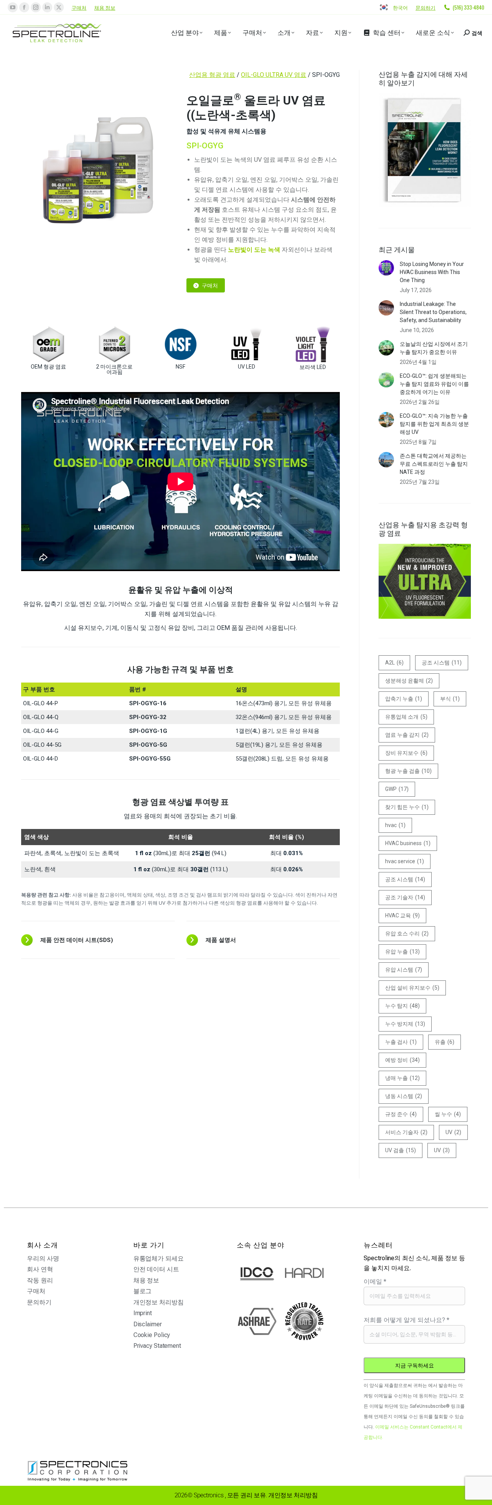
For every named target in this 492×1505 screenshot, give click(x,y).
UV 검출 (400, 1150)
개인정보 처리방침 (158, 1302)
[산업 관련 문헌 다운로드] (263, 940)
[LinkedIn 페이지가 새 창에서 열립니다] (47, 7)
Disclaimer (147, 1324)
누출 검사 (401, 1042)
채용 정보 (104, 7)
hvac (395, 825)
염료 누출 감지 (407, 735)
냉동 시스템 (403, 1096)
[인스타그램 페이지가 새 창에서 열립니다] (36, 7)
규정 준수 (401, 1114)
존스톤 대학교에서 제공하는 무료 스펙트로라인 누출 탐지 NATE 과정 (434, 464)
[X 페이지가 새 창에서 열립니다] (59, 7)
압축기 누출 (403, 699)
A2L (394, 662)
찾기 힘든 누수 (407, 807)
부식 (450, 699)
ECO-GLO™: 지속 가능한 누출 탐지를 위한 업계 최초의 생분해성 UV (434, 424)
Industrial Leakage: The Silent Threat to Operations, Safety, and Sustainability (433, 312)
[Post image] (386, 268)
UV (453, 1132)
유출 (444, 1042)
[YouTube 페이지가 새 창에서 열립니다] (13, 7)
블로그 (142, 1291)
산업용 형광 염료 (212, 74)
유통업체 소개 (406, 717)
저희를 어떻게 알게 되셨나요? (406, 1320)
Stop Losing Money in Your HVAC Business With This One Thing (432, 272)
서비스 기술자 (406, 1132)
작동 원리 (40, 1280)
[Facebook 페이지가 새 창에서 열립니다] (24, 7)
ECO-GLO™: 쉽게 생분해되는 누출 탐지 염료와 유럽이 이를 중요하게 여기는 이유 (434, 384)
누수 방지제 (405, 1024)
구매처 (78, 7)
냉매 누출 (402, 1078)
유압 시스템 (403, 970)
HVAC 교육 (402, 915)
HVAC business (407, 843)
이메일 (375, 1281)
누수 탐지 (402, 1006)
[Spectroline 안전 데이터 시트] (98, 940)
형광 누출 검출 (408, 771)
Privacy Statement (157, 1345)
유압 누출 (402, 952)
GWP (397, 789)
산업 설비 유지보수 (412, 988)
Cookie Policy (151, 1335)
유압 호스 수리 (407, 933)
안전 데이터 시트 (156, 1269)
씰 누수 (448, 1114)
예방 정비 (402, 1060)
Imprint (142, 1313)
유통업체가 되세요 (158, 1258)
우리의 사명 (43, 1258)
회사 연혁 (40, 1269)
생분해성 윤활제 (409, 681)
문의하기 (425, 7)
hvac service (404, 861)
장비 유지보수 (406, 753)
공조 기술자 (405, 897)
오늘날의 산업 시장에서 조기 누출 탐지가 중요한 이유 (434, 348)
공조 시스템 (442, 662)
